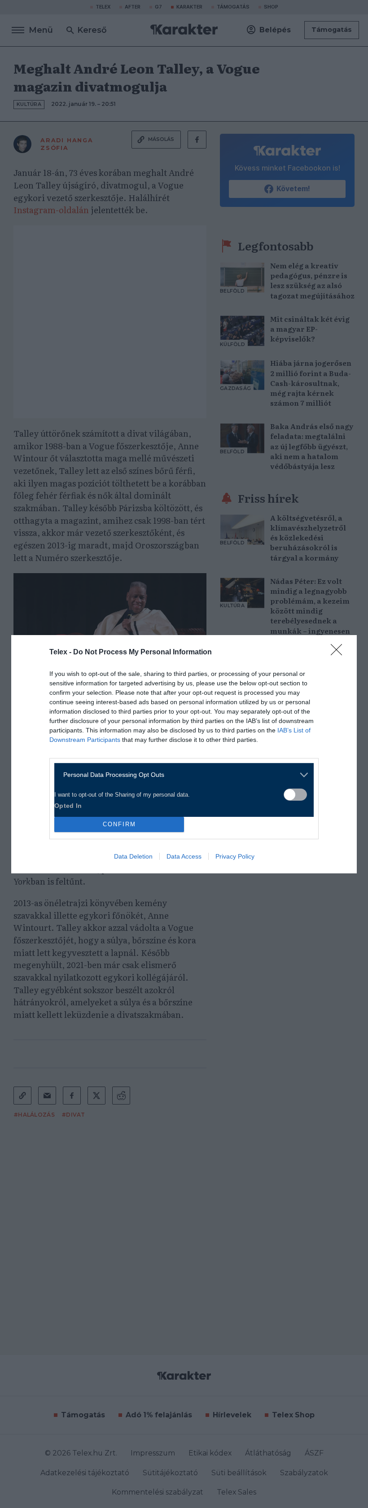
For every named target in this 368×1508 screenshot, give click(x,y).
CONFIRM (119, 824)
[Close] (339, 652)
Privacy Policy (234, 856)
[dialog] (184, 754)
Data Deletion (133, 856)
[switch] (295, 795)
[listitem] (180, 775)
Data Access (184, 856)
